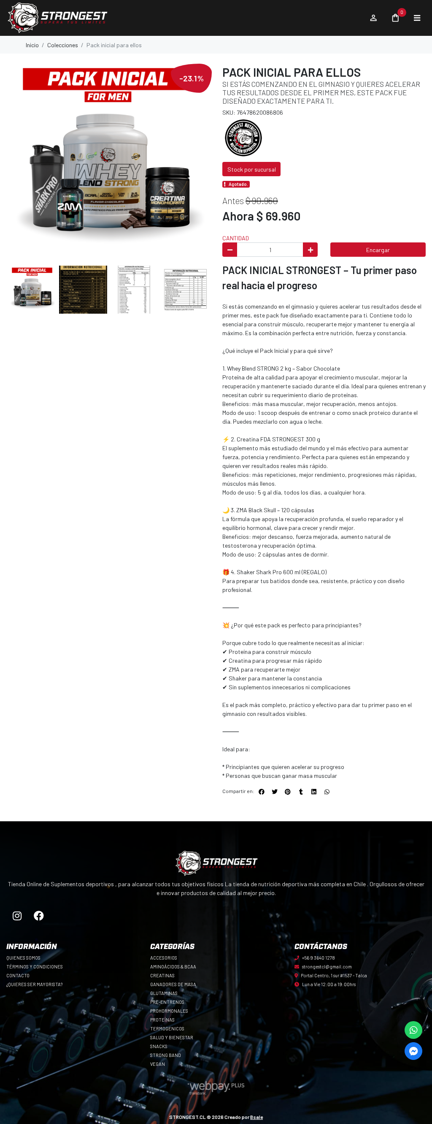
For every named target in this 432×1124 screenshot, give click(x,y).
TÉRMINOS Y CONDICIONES (34, 966)
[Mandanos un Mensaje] (413, 1051)
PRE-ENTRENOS (167, 1002)
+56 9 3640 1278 (318, 957)
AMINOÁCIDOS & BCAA (173, 966)
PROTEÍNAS (162, 1019)
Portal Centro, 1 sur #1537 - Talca (334, 975)
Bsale (256, 1117)
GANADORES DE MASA (173, 984)
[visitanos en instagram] (17, 916)
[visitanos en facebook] (39, 916)
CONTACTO (18, 975)
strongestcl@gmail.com (327, 966)
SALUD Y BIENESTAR (171, 1037)
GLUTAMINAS (164, 993)
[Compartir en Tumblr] (301, 792)
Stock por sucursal (251, 169)
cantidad (235, 238)
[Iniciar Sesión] (373, 18)
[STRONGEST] (243, 137)
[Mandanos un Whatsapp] (413, 1030)
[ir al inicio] (215, 863)
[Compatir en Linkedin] (314, 792)
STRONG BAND (165, 1055)
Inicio (32, 44)
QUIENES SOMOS (23, 957)
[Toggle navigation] (417, 18)
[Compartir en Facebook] (261, 792)
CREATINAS (162, 975)
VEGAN (157, 1064)
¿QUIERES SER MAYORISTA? (34, 984)
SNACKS (158, 1046)
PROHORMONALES (169, 1011)
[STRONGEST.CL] (183, 18)
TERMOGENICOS (167, 1028)
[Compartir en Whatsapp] (327, 792)
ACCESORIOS (163, 957)
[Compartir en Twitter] (275, 792)
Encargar (378, 249)
